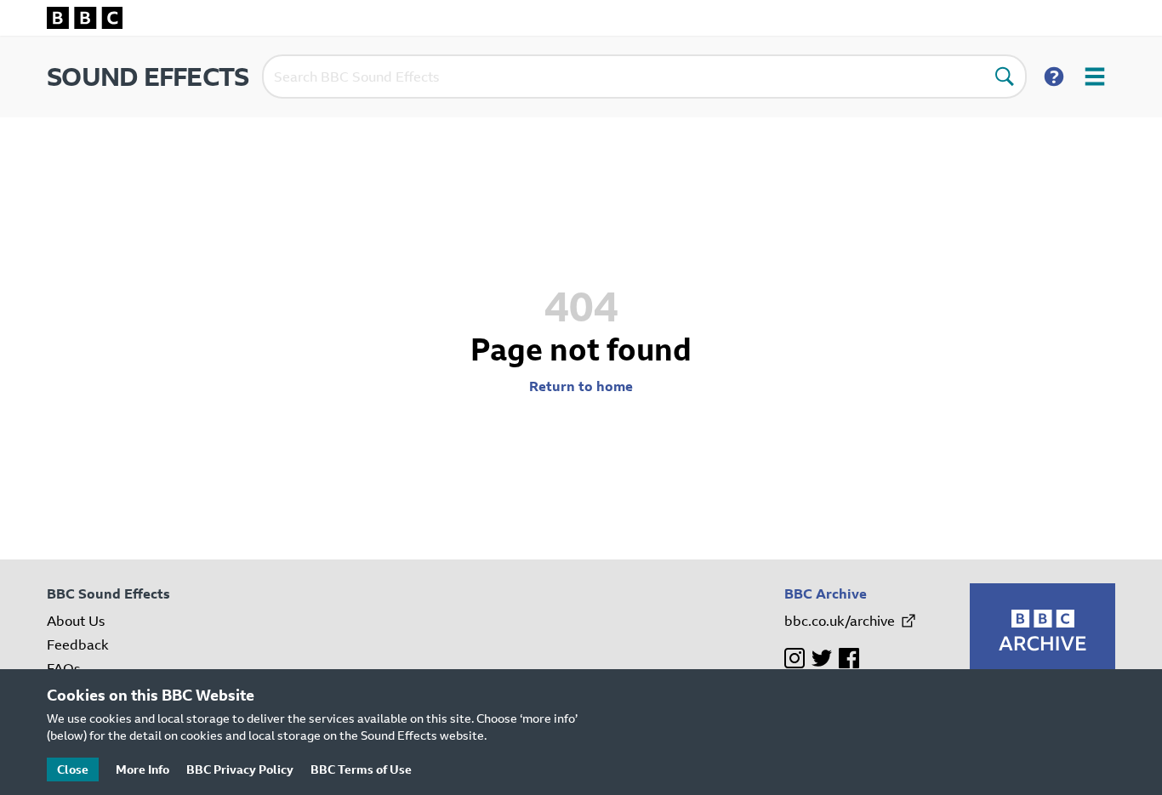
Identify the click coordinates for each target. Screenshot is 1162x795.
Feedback (78, 644)
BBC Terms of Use (361, 769)
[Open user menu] (1094, 76)
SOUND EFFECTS (147, 77)
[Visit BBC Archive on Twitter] (822, 658)
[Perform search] (1004, 76)
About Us (76, 620)
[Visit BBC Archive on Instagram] (794, 658)
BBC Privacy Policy (239, 769)
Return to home (581, 386)
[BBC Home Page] (581, 18)
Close (72, 769)
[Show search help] (1054, 76)
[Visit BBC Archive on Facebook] (849, 658)
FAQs (63, 668)
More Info (142, 769)
